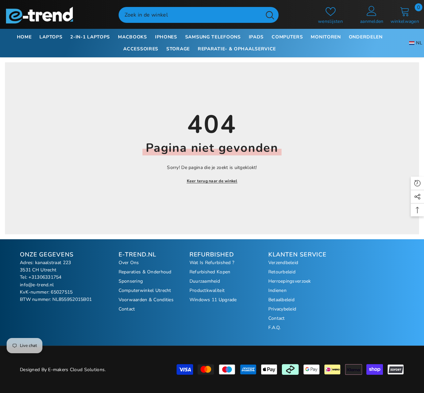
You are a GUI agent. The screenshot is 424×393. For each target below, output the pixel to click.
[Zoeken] (199, 15)
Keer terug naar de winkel (212, 181)
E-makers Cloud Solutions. (77, 369)
